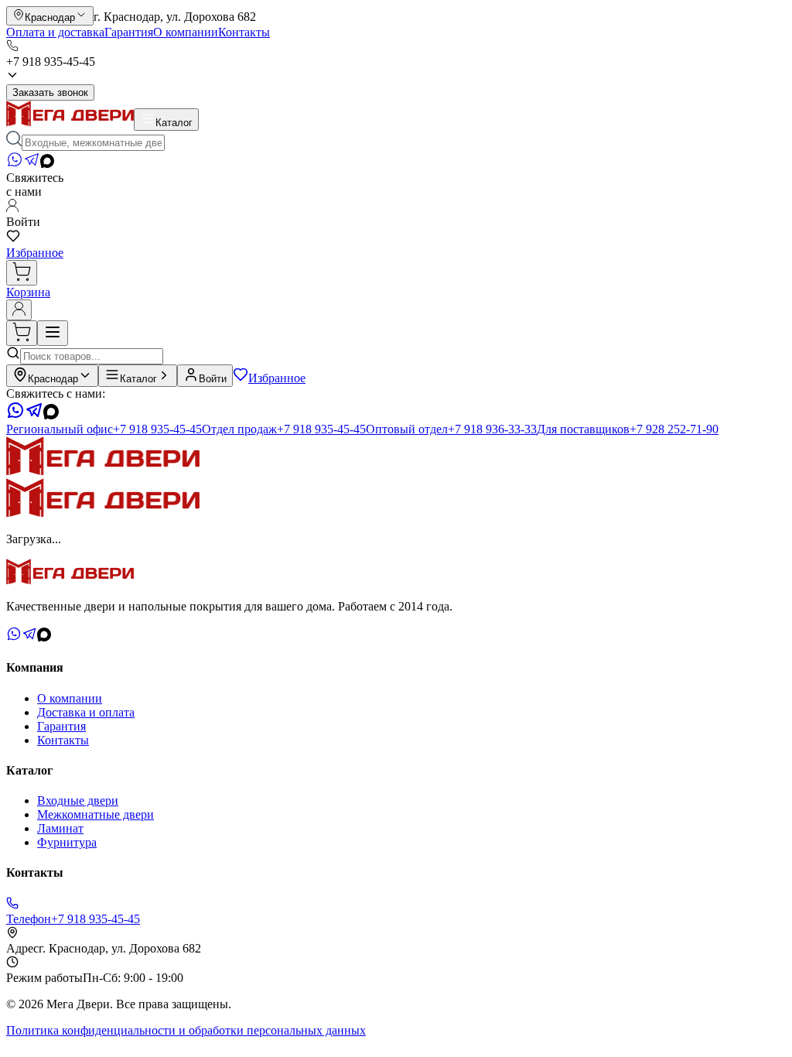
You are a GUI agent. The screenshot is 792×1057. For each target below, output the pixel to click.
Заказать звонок (50, 92)
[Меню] (52, 333)
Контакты (244, 32)
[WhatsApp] (14, 163)
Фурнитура (67, 842)
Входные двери (77, 800)
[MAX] (47, 163)
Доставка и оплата (86, 712)
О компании (185, 32)
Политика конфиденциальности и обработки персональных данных (186, 1030)
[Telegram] (31, 163)
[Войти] (19, 309)
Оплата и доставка (55, 32)
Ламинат (60, 828)
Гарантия (128, 32)
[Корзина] (21, 273)
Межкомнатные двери (95, 814)
